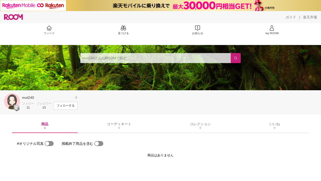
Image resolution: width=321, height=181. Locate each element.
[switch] (49, 143)
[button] (12, 101)
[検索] (236, 58)
